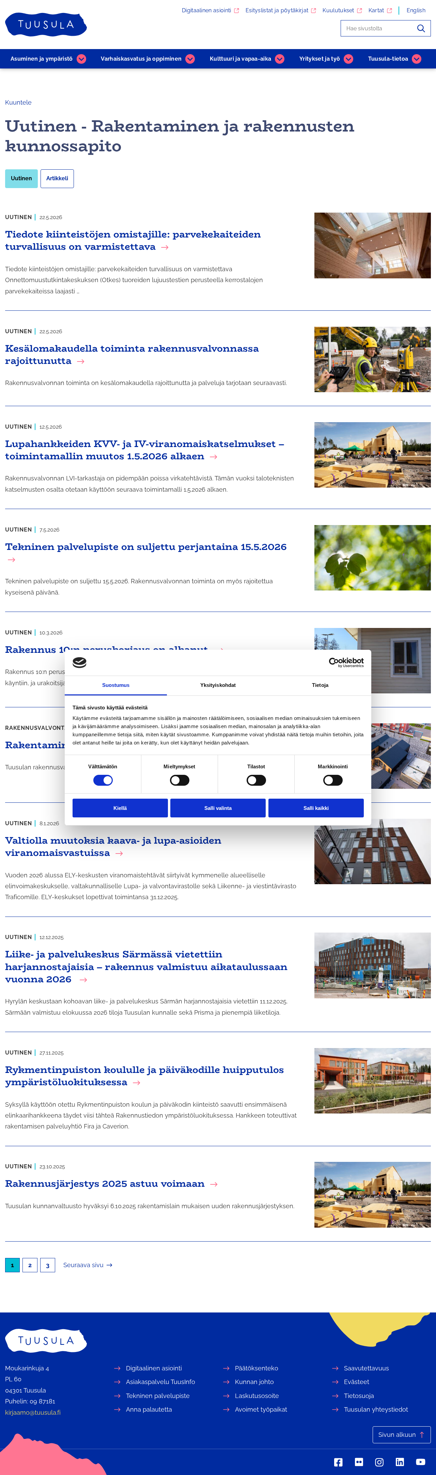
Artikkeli (57, 178)
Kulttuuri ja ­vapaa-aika (240, 59)
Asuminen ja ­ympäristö (42, 59)
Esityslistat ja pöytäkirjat (277, 10)
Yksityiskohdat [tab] (218, 685)
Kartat (376, 10)
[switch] (179, 780)
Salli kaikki (316, 808)
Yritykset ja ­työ (319, 59)
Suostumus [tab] (116, 685)
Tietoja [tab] (320, 685)
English (416, 10)
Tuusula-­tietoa (388, 59)
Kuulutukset (338, 10)
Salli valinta (218, 808)
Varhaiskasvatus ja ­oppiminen (141, 59)
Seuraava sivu (83, 1265)
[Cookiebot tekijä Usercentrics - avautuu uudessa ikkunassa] (334, 663)
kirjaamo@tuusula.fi (33, 1412)
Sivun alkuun (397, 1434)
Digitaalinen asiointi (206, 10)
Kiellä (120, 808)
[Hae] (421, 28)
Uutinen (21, 178)
